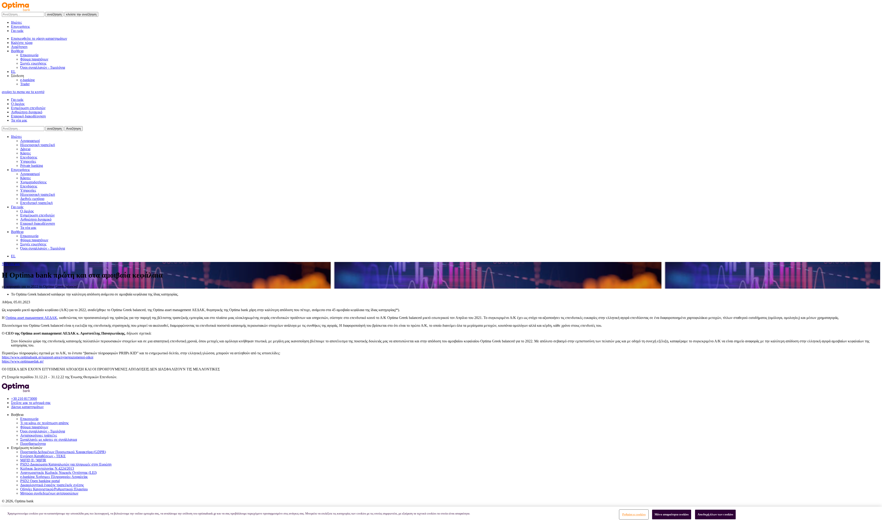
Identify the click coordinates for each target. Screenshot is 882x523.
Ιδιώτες (16, 22)
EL (13, 72)
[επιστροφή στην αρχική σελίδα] (16, 10)
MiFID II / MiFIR (33, 460)
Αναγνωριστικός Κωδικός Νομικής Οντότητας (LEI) (58, 473)
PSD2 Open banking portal (40, 481)
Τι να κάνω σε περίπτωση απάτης (44, 423)
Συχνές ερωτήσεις (33, 63)
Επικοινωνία (29, 55)
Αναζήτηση (73, 128)
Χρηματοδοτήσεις (33, 182)
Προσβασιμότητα (33, 444)
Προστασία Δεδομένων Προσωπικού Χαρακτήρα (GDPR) (63, 452)
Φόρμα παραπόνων (34, 59)
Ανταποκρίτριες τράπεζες (38, 435)
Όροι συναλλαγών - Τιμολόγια (42, 67)
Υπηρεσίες (28, 161)
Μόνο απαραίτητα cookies (672, 514)
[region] (441, 515)
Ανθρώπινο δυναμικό (26, 112)
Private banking (31, 166)
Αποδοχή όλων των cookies (715, 514)
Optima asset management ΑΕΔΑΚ (31, 318)
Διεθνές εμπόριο (32, 199)
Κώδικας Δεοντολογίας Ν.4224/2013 (47, 468)
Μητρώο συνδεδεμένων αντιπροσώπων (49, 493)
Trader (25, 84)
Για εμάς (17, 31)
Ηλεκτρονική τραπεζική (37, 145)
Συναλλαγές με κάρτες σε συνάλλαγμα (48, 439)
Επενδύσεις (28, 157)
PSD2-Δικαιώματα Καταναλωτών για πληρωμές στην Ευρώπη (65, 464)
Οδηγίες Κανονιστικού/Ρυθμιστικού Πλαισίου (54, 489)
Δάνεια (25, 149)
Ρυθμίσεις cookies (634, 514)
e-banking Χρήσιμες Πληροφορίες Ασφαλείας (54, 477)
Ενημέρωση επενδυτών (28, 108)
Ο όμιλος (18, 104)
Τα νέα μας (19, 120)
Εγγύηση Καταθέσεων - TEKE (43, 456)
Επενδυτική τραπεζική (36, 203)
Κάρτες (25, 153)
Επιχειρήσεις (20, 26)
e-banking (27, 80)
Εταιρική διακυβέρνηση (28, 116)
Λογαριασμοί (30, 141)
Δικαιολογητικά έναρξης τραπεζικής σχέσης (52, 485)
